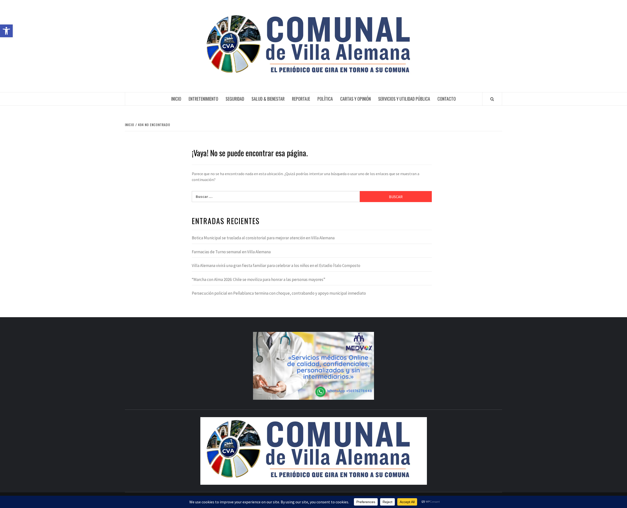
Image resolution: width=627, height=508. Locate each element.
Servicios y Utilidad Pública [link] (404, 99)
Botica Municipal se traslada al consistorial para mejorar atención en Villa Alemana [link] (263, 238)
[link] (6, 30)
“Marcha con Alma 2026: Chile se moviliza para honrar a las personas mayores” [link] (258, 279)
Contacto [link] (446, 99)
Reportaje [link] (301, 99)
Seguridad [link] (235, 99)
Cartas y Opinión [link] (355, 99)
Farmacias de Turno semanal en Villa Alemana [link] (231, 251)
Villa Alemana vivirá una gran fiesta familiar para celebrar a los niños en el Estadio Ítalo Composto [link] (276, 265)
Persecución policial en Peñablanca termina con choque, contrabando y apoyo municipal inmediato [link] (279, 293)
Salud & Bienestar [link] (268, 99)
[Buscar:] (276, 196)
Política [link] (325, 99)
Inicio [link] (176, 99)
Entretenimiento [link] (203, 99)
